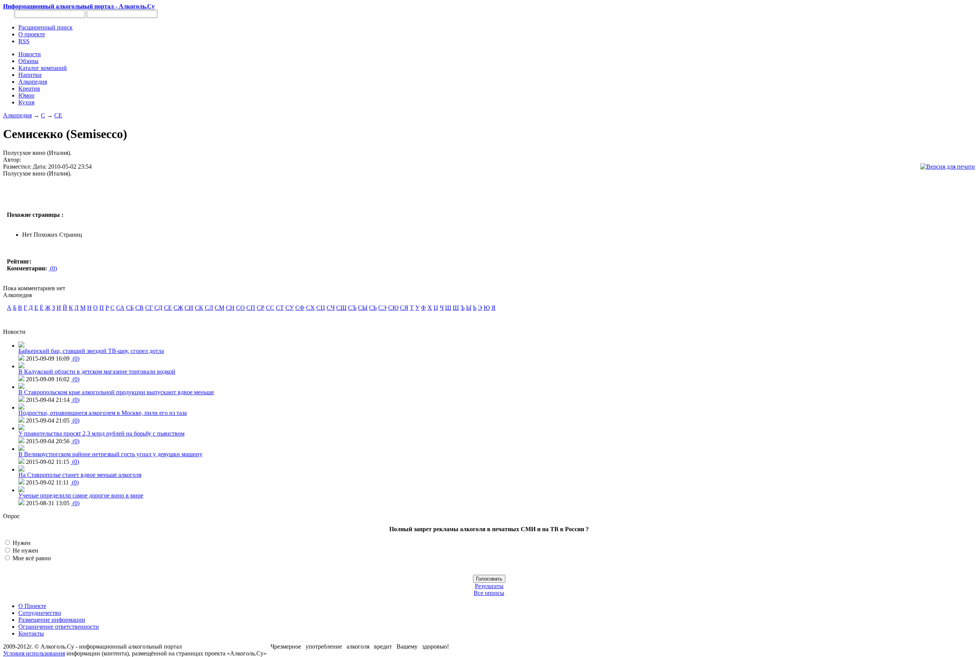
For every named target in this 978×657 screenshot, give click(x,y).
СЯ (404, 307)
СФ (299, 307)
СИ (189, 307)
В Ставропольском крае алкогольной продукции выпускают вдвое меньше (116, 392)
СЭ (382, 307)
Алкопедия (17, 115)
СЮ (393, 307)
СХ (310, 307)
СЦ (320, 307)
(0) (53, 268)
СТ (280, 307)
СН (230, 307)
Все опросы (489, 593)
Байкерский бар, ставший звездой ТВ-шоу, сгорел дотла (91, 351)
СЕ (58, 115)
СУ (289, 307)
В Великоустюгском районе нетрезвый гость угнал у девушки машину (110, 454)
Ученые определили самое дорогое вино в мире (80, 495)
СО (240, 307)
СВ (139, 307)
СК (199, 307)
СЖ (178, 307)
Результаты (489, 586)
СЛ (209, 307)
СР (260, 307)
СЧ (331, 307)
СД (158, 307)
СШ (341, 307)
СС (270, 307)
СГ (149, 307)
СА (120, 307)
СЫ (363, 307)
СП (250, 307)
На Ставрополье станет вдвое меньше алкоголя (79, 475)
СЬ (373, 307)
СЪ (352, 307)
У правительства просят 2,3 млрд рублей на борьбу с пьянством (101, 433)
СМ (219, 307)
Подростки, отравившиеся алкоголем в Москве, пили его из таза (102, 413)
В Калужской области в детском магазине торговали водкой (96, 371)
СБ (130, 307)
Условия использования (34, 653)
